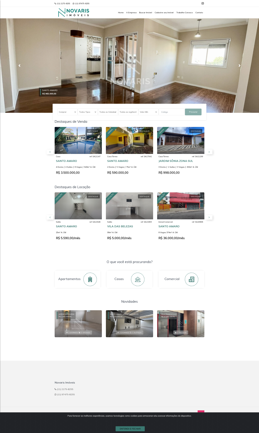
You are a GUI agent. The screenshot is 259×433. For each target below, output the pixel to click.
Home (121, 12)
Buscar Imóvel (145, 12)
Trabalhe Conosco (184, 12)
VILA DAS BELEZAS (120, 226)
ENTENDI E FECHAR (130, 428)
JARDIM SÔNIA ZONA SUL (176, 161)
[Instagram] (203, 3)
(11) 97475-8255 (82, 3)
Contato (199, 12)
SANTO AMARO (66, 161)
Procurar (193, 112)
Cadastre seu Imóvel (164, 12)
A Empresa (131, 12)
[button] (19, 65)
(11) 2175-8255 (63, 3)
